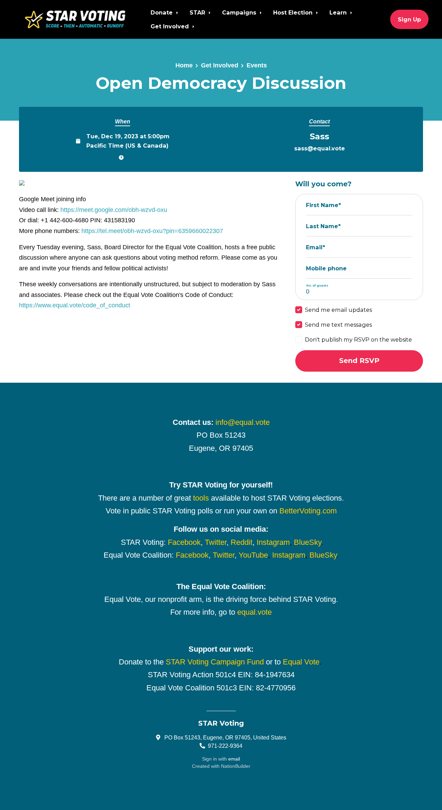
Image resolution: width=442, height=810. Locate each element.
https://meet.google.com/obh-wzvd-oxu (113, 209)
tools (201, 498)
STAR (198, 12)
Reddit (241, 542)
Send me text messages (338, 324)
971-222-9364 (225, 746)
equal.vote (254, 612)
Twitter (216, 542)
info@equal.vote (242, 422)
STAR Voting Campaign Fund (215, 662)
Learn (338, 12)
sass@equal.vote (319, 148)
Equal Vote (301, 662)
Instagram (273, 542)
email (234, 759)
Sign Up (409, 19)
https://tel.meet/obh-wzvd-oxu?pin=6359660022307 (152, 230)
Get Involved (171, 26)
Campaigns (240, 12)
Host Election (293, 12)
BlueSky (307, 542)
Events (257, 65)
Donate (162, 12)
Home (184, 65)
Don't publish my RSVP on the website (358, 339)
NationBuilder (235, 766)
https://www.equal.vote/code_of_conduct (74, 305)
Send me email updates (338, 309)
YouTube (253, 555)
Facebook (184, 542)
